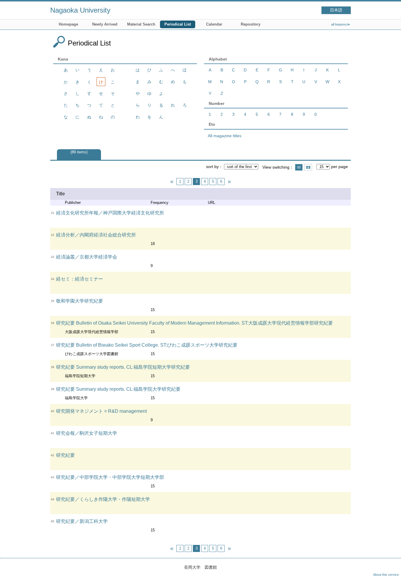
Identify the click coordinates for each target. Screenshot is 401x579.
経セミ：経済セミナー (79, 278)
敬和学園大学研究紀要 (79, 300)
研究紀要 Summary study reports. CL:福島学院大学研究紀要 (118, 389)
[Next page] (229, 181)
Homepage (68, 24)
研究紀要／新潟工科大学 (82, 521)
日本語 (336, 10)
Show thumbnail (308, 167)
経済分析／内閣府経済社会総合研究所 (96, 234)
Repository (250, 24)
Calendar (214, 24)
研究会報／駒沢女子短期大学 (86, 433)
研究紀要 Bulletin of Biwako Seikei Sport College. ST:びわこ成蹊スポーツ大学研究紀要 (146, 345)
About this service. (386, 574)
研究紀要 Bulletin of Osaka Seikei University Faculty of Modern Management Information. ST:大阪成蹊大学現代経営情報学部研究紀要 (194, 322)
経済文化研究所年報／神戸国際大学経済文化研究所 (110, 212)
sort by (212, 166)
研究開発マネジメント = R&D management (101, 411)
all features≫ (340, 24)
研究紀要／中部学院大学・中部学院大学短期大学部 (110, 477)
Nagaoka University (80, 10)
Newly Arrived (104, 24)
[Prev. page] (171, 181)
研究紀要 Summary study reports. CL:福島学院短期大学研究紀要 (123, 367)
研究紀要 (65, 455)
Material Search (141, 24)
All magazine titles (224, 135)
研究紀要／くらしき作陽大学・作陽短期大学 (103, 499)
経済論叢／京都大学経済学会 (86, 256)
